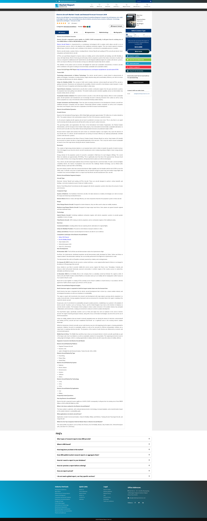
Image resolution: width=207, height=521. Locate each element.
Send (71, 39)
